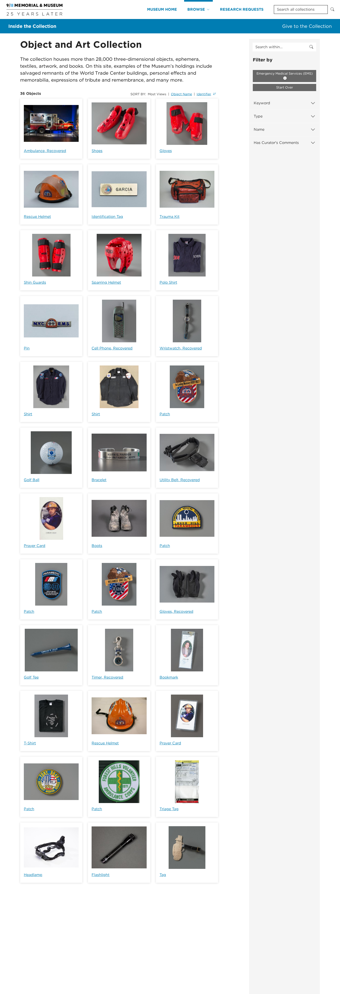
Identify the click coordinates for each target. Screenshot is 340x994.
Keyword (262, 103)
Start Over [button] (284, 87)
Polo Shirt (168, 282)
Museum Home (162, 9)
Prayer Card (34, 545)
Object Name (181, 94)
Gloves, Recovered (176, 611)
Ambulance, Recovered (45, 151)
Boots (97, 545)
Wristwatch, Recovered (181, 348)
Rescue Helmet (37, 216)
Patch (165, 414)
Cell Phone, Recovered (112, 348)
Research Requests (241, 9)
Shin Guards (35, 282)
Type (258, 116)
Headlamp (33, 875)
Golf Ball (31, 480)
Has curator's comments (276, 142)
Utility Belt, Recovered (180, 480)
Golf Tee (31, 677)
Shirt (28, 414)
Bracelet (99, 480)
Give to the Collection (307, 26)
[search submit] (311, 47)
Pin (27, 348)
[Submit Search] (332, 9)
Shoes (97, 151)
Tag (163, 875)
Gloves (166, 151)
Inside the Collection (32, 26)
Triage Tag (169, 809)
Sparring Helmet (106, 282)
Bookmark (169, 677)
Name (259, 129)
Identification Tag (107, 216)
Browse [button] (196, 9)
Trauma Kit (169, 216)
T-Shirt (30, 743)
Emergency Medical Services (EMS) (285, 73)
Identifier (204, 94)
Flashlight (100, 875)
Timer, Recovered (107, 677)
